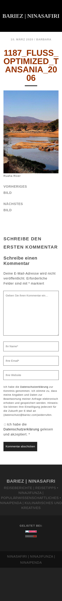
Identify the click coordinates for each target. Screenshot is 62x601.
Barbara (43, 39)
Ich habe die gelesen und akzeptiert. (28, 429)
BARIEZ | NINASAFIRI (31, 481)
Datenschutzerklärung (34, 386)
